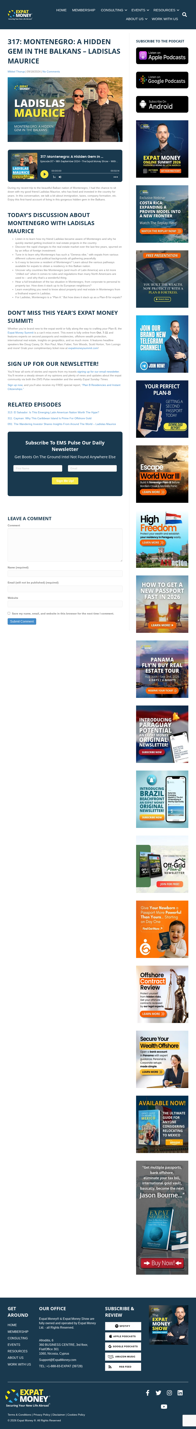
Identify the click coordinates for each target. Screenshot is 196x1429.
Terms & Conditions (19, 1414)
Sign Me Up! (65, 481)
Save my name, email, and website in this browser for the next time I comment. (63, 613)
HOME (61, 10)
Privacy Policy (41, 1414)
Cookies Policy (76, 1414)
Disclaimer (58, 1414)
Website (13, 597)
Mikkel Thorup (16, 71)
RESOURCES (164, 10)
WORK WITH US (165, 19)
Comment (14, 525)
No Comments (51, 71)
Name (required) (18, 567)
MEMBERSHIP (83, 10)
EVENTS (138, 10)
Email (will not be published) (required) (33, 582)
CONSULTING (112, 10)
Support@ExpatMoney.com (57, 1359)
